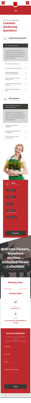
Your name (7, 346)
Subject (6, 362)
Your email (7, 354)
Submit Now (15, 233)
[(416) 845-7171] (27, 3)
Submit (15, 386)
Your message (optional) (11, 369)
